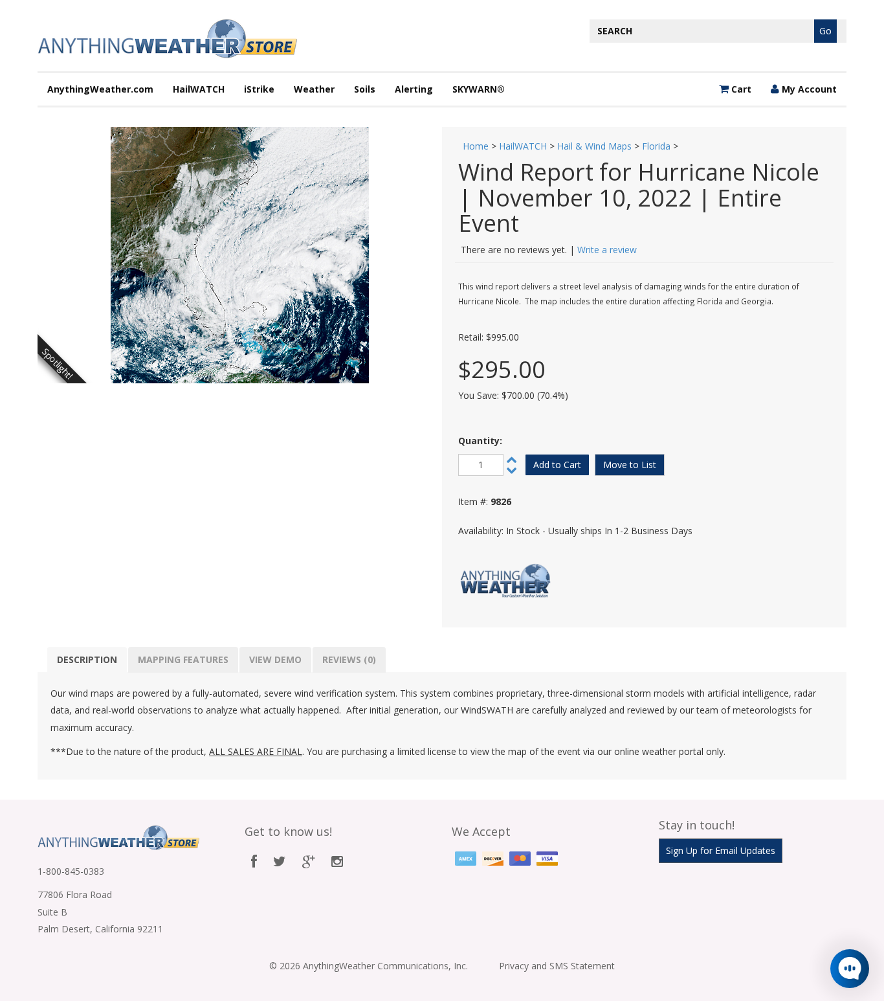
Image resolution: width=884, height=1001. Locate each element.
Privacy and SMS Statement (557, 966)
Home (476, 146)
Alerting (414, 89)
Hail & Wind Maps (594, 146)
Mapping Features (183, 659)
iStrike (259, 89)
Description (87, 659)
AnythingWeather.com (100, 89)
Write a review (607, 249)
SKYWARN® (478, 89)
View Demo (275, 659)
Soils (364, 89)
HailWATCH (199, 89)
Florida (656, 146)
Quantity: (480, 440)
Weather (314, 89)
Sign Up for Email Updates (720, 850)
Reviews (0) (349, 659)
